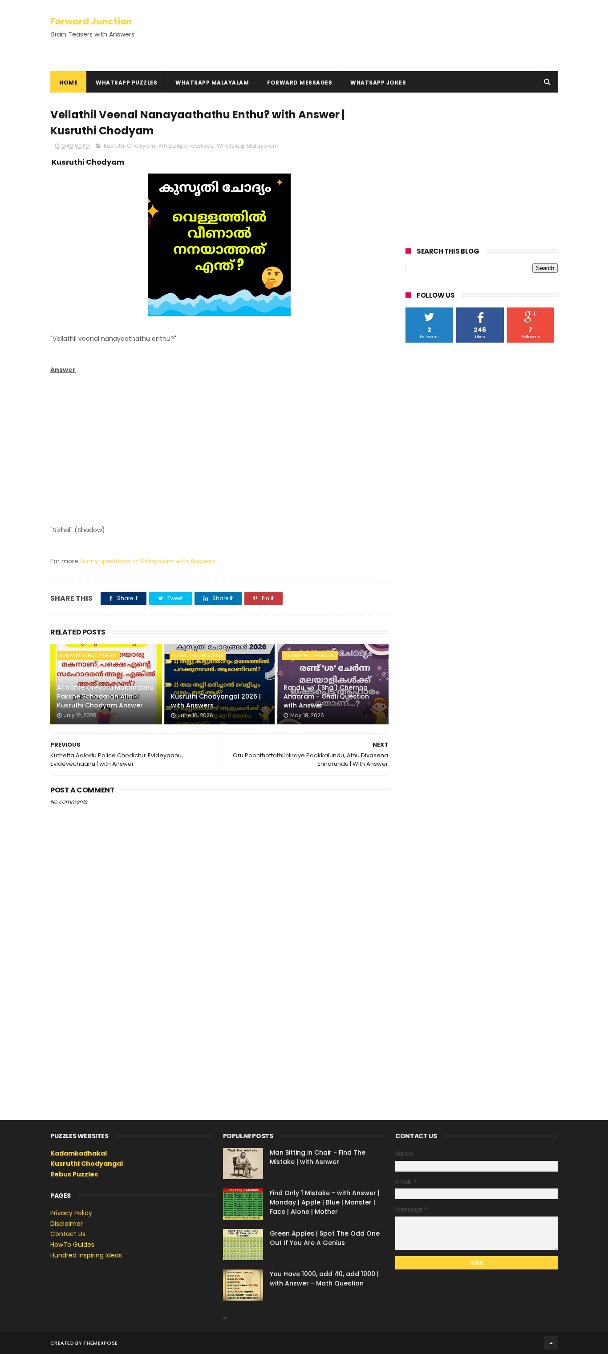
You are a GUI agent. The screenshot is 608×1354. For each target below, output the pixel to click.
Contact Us (67, 1233)
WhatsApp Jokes (378, 82)
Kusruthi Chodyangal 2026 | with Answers (216, 701)
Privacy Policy (71, 1212)
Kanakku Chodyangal (89, 655)
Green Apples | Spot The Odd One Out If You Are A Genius (325, 1238)
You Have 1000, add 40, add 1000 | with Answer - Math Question (324, 1278)
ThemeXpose (100, 1342)
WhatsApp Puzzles (126, 82)
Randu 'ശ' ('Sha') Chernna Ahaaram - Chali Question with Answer (326, 696)
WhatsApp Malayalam (212, 82)
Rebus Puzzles (74, 1174)
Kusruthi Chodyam (129, 146)
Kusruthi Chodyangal (86, 1163)
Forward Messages (299, 82)
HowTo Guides (72, 1244)
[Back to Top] (551, 1343)
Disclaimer (66, 1223)
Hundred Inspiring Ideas (86, 1255)
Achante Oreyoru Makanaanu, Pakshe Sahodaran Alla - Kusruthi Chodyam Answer (106, 696)
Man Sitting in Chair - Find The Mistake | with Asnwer (317, 1157)
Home (68, 82)
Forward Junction (91, 21)
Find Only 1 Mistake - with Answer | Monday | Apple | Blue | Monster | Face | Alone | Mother (325, 1202)
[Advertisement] (219, 443)
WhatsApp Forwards (186, 146)
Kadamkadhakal (78, 1153)
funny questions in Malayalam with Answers (147, 561)
